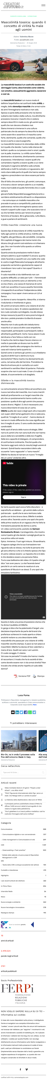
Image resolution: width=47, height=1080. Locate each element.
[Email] (13, 713)
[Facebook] (25, 713)
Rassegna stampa (7, 913)
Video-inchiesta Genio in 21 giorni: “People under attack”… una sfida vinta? (22, 789)
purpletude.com (26, 40)
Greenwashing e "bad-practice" (14, 850)
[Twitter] (21, 713)
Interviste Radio (6, 891)
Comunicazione (6, 829)
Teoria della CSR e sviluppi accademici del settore (21, 865)
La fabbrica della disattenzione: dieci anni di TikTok (23, 800)
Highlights (5, 875)
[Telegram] (34, 713)
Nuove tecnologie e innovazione (12, 907)
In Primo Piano (32, 16)
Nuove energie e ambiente (10, 902)
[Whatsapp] (30, 713)
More (35, 705)
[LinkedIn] (17, 713)
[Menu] (43, 5)
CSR (2, 845)
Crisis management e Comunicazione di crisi (19, 840)
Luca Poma (23, 695)
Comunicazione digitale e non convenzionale (19, 834)
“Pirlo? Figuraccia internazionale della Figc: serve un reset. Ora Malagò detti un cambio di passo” (24, 794)
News (3, 897)
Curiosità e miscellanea (18, 16)
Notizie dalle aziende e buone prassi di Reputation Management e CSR (20, 856)
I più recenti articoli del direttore (13, 881)
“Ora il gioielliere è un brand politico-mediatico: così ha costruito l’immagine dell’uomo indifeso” (25, 813)
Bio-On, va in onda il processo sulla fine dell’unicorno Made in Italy (18, 755)
